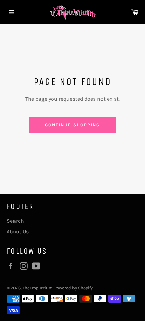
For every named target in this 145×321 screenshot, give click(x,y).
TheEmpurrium (38, 287)
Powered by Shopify (73, 287)
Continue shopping (72, 124)
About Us (18, 231)
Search (15, 221)
